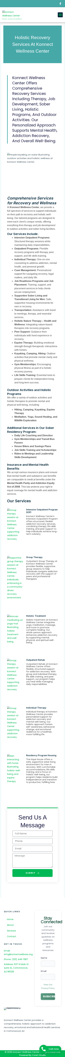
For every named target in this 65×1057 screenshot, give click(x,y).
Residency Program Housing (41, 755)
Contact (11, 936)
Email (43, 971)
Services (11, 930)
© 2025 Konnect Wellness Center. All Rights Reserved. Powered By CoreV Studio (32, 1054)
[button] (60, 14)
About (10, 925)
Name (44, 957)
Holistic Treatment (36, 616)
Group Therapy (34, 557)
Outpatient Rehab (35, 660)
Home (10, 919)
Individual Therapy (36, 707)
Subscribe (49, 996)
